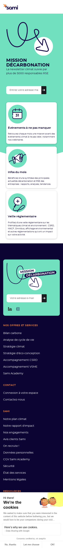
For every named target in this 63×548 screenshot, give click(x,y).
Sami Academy (13, 373)
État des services (14, 472)
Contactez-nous (14, 399)
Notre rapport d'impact (18, 425)
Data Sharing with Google (18, 531)
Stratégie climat (14, 346)
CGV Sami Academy (16, 459)
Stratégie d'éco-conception (21, 353)
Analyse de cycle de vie (18, 340)
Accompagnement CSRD (20, 360)
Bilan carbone (12, 333)
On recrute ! (11, 446)
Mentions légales (14, 479)
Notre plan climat (15, 419)
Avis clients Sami (14, 439)
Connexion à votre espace (20, 393)
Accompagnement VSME (20, 366)
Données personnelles (18, 452)
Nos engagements (15, 432)
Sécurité (8, 466)
